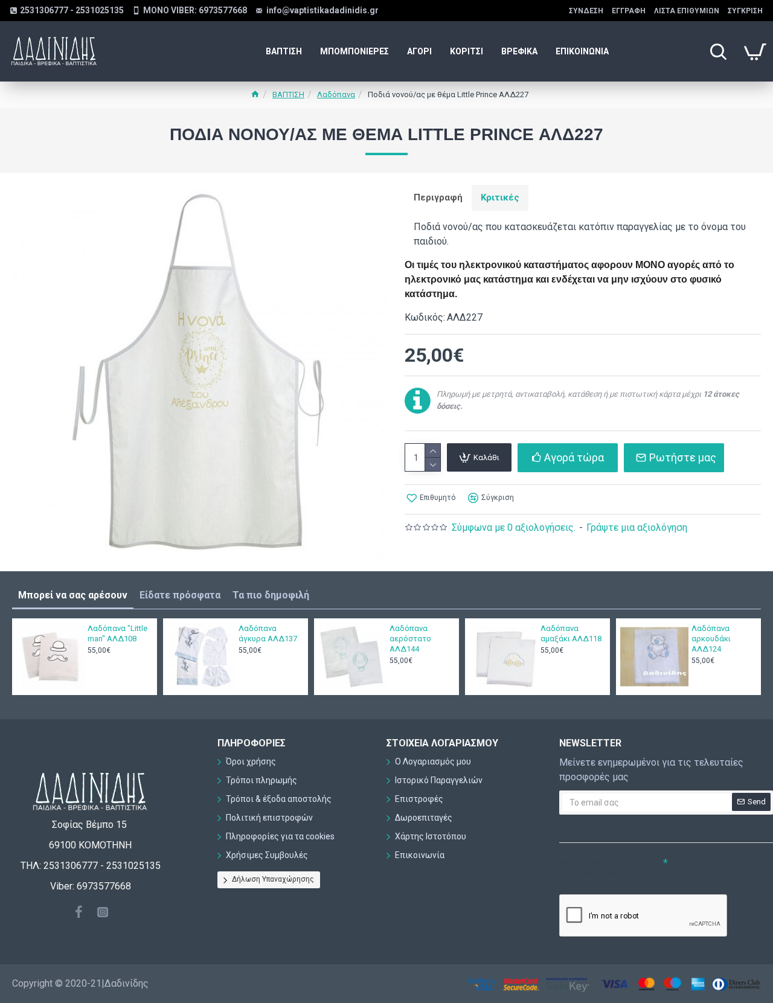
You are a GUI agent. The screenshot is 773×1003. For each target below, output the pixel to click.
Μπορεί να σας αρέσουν (72, 595)
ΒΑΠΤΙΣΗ (288, 94)
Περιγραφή (438, 197)
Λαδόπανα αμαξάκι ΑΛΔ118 (570, 633)
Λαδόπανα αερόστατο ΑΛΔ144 (410, 638)
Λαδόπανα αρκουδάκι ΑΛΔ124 (711, 638)
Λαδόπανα (336, 94)
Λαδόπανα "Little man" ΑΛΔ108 (117, 633)
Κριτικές (500, 197)
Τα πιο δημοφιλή (271, 595)
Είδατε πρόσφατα (180, 595)
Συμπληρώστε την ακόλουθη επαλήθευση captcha (600, 873)
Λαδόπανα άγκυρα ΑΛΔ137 (268, 633)
